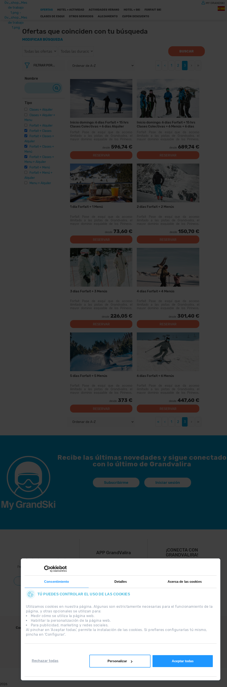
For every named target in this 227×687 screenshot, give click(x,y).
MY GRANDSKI (215, 2)
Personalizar (117, 661)
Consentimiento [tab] (56, 581)
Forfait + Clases (40, 131)
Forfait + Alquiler (41, 125)
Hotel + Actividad (70, 9)
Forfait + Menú (39, 167)
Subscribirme (116, 482)
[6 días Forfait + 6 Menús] (168, 351)
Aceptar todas (183, 661)
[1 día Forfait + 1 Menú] (101, 183)
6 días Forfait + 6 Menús (155, 376)
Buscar (186, 51)
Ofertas (46, 9)
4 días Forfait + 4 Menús (155, 291)
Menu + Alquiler (40, 183)
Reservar (101, 155)
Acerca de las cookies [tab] (185, 581)
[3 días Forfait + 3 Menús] (101, 267)
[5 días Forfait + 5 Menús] (101, 351)
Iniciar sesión (167, 482)
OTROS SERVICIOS (81, 16)
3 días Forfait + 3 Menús (88, 291)
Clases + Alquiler (41, 110)
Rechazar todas (45, 661)
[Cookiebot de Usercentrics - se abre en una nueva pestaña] (47, 568)
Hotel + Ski (132, 9)
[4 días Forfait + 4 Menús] (168, 267)
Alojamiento (108, 16)
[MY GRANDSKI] (203, 2)
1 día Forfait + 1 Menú (86, 207)
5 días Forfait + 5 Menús (88, 376)
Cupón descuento (135, 16)
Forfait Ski (153, 9)
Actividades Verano (104, 9)
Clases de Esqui (52, 16)
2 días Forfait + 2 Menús (155, 207)
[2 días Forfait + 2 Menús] (168, 183)
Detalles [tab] (120, 581)
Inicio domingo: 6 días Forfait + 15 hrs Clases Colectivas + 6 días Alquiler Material (99, 124)
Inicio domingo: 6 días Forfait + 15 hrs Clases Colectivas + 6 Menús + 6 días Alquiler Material (166, 124)
